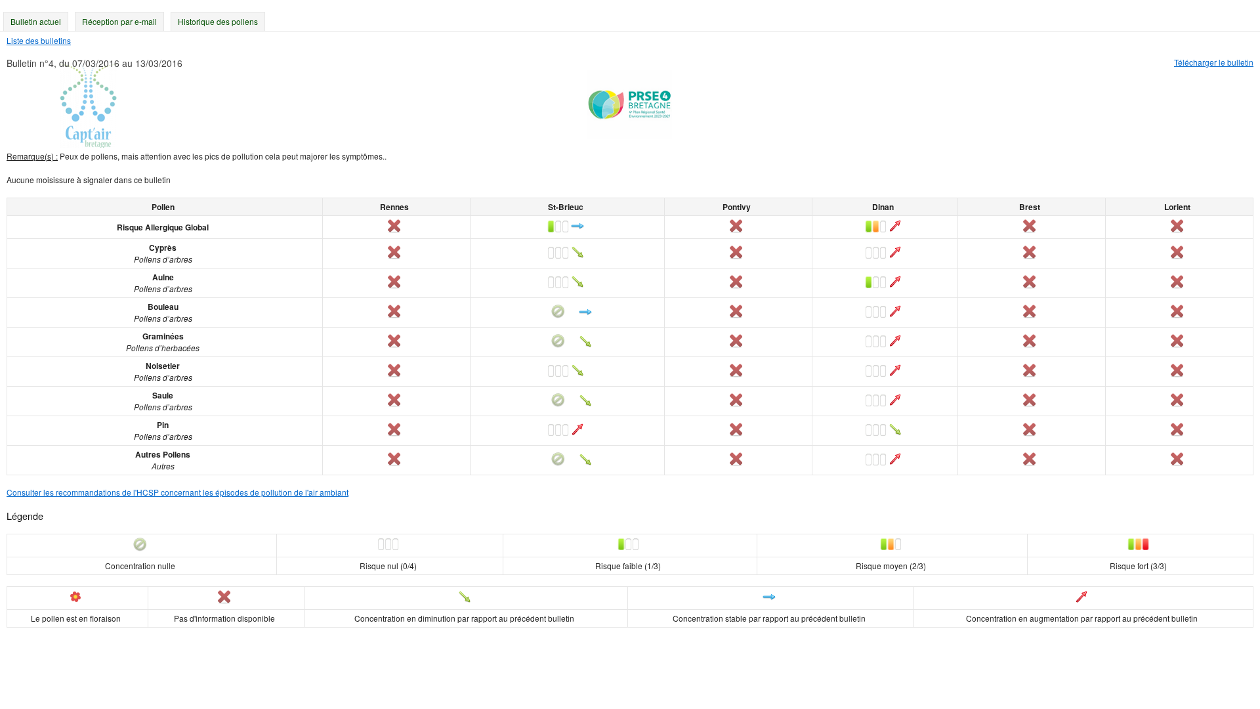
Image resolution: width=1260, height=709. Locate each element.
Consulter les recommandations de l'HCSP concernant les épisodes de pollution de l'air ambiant (177, 492)
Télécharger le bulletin (1213, 62)
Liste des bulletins (39, 40)
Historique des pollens (218, 21)
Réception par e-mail (119, 21)
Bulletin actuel (35, 21)
